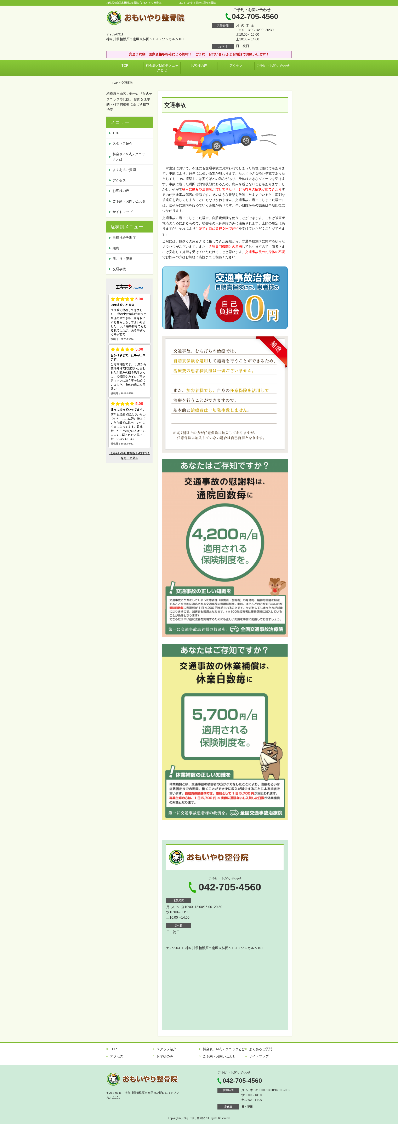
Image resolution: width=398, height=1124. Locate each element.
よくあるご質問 (124, 170)
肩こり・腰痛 (122, 258)
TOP (124, 65)
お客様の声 (199, 65)
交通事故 (119, 269)
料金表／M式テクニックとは (162, 68)
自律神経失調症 (124, 237)
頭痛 (116, 248)
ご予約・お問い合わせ (273, 65)
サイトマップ (122, 212)
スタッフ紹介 (122, 143)
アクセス (236, 65)
